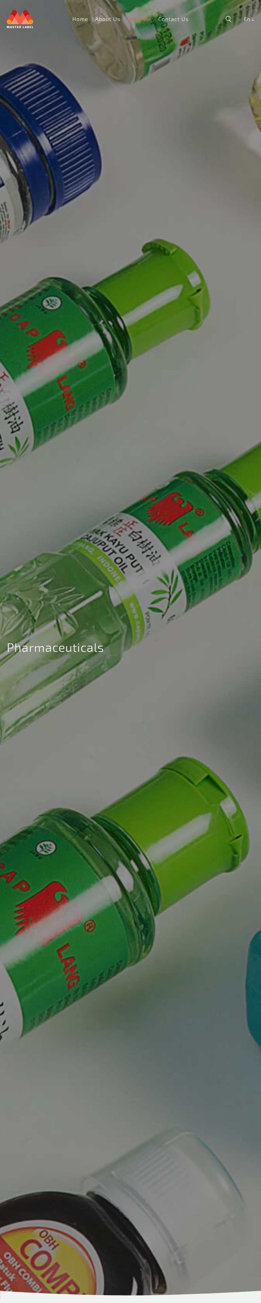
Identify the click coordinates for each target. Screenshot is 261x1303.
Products (139, 19)
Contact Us (173, 19)
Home (80, 19)
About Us (107, 19)
